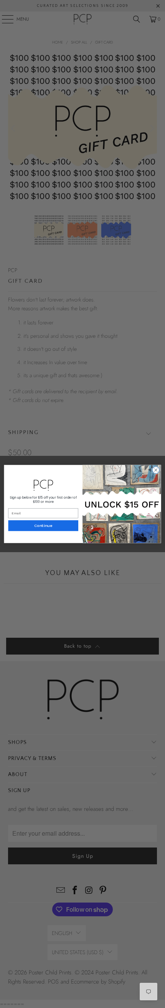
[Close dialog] (155, 470)
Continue (43, 525)
